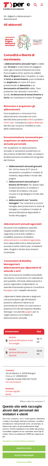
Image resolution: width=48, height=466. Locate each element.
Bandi (8, 394)
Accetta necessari (24, 455)
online (30, 119)
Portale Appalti (13, 391)
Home (5, 16)
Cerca (35, 5)
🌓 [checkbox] (28, 4)
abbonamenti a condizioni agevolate (22, 240)
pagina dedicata (35, 122)
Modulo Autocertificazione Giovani (18, 352)
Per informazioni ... (14, 382)
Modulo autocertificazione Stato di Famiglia (21, 340)
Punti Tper (9, 122)
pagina (9, 290)
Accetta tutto (24, 448)
